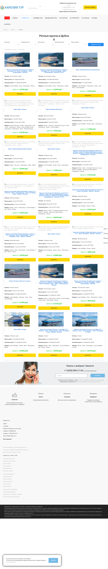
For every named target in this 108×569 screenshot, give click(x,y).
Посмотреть (20, 93)
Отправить (97, 375)
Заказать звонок (90, 7)
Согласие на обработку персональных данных (15, 449)
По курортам (63, 18)
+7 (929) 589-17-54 (68, 7)
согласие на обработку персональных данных (90, 380)
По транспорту (74, 18)
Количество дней (59, 42)
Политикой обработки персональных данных (88, 381)
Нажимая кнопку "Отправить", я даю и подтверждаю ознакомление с (54, 543)
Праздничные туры (51, 18)
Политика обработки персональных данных (15, 447)
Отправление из (25, 42)
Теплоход (6, 42)
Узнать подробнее (11, 562)
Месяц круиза (75, 42)
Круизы (13, 29)
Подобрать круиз (96, 44)
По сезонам (85, 18)
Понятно (53, 560)
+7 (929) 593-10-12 (68, 10)
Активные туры (38, 18)
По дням (94, 18)
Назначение (41, 42)
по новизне (21, 49)
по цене (14, 49)
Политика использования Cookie (12, 452)
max (68, 5)
